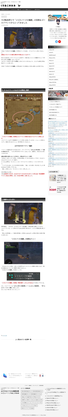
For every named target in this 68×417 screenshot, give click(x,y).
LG (39, 396)
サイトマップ (35, 385)
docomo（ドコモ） (5, 9)
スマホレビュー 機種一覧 (16, 9)
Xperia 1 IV (51, 74)
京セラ (35, 405)
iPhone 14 (51, 60)
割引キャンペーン (25, 408)
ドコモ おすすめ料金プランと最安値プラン (56, 393)
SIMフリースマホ (30, 399)
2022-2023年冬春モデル (54, 112)
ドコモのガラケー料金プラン (55, 104)
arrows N (51, 52)
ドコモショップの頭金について (55, 107)
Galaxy (23, 396)
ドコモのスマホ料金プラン (54, 101)
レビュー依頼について (26, 9)
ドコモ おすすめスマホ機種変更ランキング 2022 (56, 389)
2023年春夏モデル (53, 109)
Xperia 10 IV (51, 66)
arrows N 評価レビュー (51, 407)
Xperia (37, 399)
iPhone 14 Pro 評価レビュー (53, 402)
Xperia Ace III (52, 71)
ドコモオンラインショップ (27, 405)
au (40, 394)
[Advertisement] (23, 77)
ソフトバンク (34, 402)
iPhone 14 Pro (52, 57)
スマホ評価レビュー (25, 402)
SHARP (23, 399)
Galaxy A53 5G (52, 76)
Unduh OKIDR (62, 123)
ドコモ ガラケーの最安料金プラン (54, 396)
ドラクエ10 (4, 335)
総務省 (30, 385)
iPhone (35, 396)
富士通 (32, 408)
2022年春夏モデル (53, 115)
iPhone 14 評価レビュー (52, 400)
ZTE (41, 399)
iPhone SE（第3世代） (54, 79)
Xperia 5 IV (51, 63)
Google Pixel (29, 396)
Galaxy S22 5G (52, 85)
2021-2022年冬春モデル (26, 391)
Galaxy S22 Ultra (52, 82)
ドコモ (26, 385)
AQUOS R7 (51, 68)
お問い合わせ (37, 9)
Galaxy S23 (51, 49)
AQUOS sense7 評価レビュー (53, 405)
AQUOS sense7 (52, 55)
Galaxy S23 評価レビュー (52, 409)
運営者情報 (41, 385)
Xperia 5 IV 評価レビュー (52, 398)
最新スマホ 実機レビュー (54, 46)
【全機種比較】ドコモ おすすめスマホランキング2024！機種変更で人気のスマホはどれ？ (61, 179)
